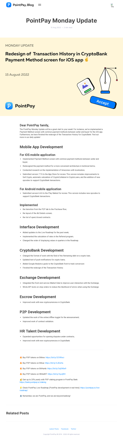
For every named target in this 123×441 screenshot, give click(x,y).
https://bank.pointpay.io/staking (33, 382)
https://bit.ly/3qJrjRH (56, 374)
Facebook (64, 429)
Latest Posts (54, 429)
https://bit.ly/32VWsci (55, 357)
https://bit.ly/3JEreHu (54, 363)
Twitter (73, 429)
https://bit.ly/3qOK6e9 (56, 368)
